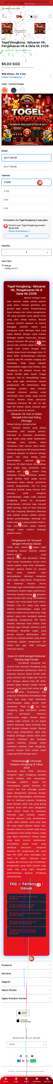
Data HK (12, 663)
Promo (5, 1081)
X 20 (6, 208)
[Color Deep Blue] (13, 90)
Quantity (6, 245)
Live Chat (47, 1081)
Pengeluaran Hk (31, 554)
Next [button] (50, 3)
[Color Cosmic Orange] (5, 90)
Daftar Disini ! (30, 4)
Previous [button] (2, 3)
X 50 (6, 200)
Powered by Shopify (36, 1071)
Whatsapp (37, 1081)
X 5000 (7, 182)
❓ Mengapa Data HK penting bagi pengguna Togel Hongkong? (22, 923)
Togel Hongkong (15, 298)
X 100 (6, 191)
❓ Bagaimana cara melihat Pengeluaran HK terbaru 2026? (25, 914)
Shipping (14, 67)
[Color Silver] (22, 90)
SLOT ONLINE (10, 166)
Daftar (26, 1081)
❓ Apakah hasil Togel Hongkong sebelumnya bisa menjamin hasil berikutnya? (22, 932)
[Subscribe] (43, 1044)
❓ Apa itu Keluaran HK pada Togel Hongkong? (23, 898)
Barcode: (18, 50)
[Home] (19, 16)
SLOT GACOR (10, 158)
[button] (3, 16)
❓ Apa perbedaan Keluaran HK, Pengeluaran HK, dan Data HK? (22, 906)
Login (16, 1081)
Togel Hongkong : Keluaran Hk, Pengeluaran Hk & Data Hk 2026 (26, 3)
